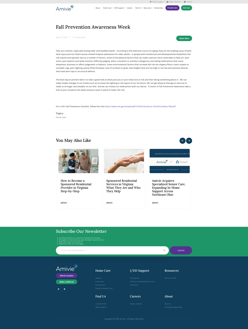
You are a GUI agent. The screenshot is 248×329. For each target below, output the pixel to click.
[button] (183, 141)
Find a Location (157, 2)
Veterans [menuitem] (98, 278)
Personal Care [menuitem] (100, 285)
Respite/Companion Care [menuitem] (104, 288)
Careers (189, 2)
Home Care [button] (107, 8)
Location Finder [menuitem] (100, 304)
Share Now (184, 38)
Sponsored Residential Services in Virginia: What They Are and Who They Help (123, 186)
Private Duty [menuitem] (99, 281)
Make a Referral (174, 2)
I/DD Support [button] (119, 8)
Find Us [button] (138, 8)
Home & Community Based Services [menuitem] (142, 281)
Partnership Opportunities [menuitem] (173, 307)
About (98, 8)
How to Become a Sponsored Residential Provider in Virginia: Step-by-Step (76, 186)
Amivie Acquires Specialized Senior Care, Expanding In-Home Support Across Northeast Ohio (168, 187)
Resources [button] (147, 8)
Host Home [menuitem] (134, 285)
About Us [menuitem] (168, 304)
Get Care (186, 8)
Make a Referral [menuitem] (100, 307)
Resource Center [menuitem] (170, 278)
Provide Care (172, 8)
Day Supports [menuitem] (134, 278)
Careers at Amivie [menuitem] (136, 304)
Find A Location (66, 275)
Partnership (158, 8)
